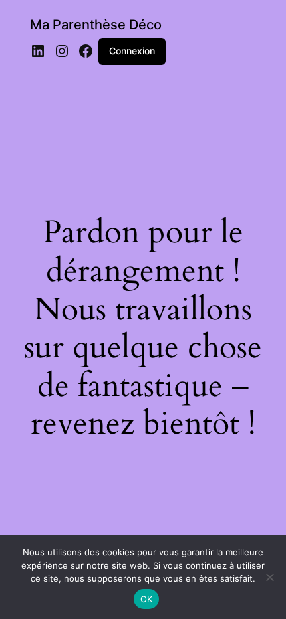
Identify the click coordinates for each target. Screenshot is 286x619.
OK (146, 599)
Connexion (132, 50)
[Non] (269, 577)
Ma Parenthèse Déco (96, 25)
